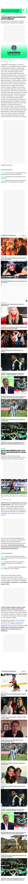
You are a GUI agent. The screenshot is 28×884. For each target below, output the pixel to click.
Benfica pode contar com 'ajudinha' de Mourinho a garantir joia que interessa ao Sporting (12, 563)
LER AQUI (3, 83)
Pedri (19, 582)
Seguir (24, 11)
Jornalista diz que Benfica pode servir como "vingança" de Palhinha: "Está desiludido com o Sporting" (13, 558)
